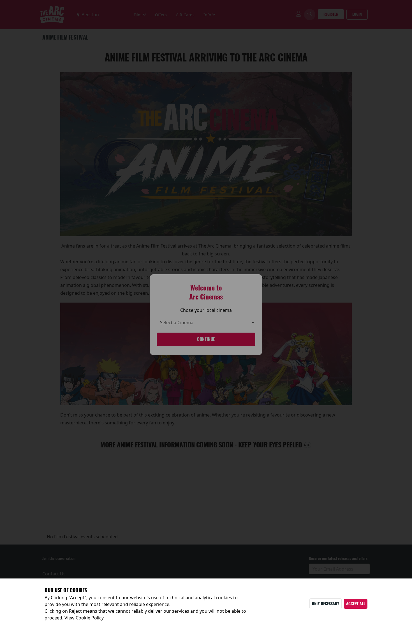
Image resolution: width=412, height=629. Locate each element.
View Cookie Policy (83, 618)
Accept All (355, 603)
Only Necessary (325, 603)
